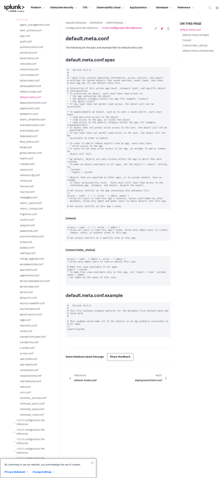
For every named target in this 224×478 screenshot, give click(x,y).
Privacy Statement (15, 471)
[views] (187, 40)
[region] (48, 468)
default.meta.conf (190, 30)
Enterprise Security (61, 8)
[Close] (92, 462)
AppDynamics (138, 8)
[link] (155, 28)
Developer (162, 8)
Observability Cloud (109, 8)
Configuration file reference (82, 28)
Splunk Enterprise (76, 23)
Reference (184, 8)
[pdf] (168, 28)
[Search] (210, 8)
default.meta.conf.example (198, 51)
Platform (36, 8)
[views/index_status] (195, 46)
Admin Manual (114, 23)
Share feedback (120, 357)
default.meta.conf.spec (196, 35)
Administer (96, 23)
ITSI (85, 8)
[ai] (162, 28)
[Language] (217, 8)
